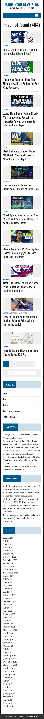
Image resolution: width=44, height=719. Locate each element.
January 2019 (9, 658)
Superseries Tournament (12, 410)
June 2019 (7, 652)
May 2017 (7, 684)
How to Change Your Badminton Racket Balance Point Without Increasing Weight (20, 320)
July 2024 (7, 579)
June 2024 (7, 582)
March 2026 (8, 553)
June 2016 (7, 700)
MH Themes (34, 717)
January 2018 (9, 674)
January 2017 (9, 693)
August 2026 (9, 537)
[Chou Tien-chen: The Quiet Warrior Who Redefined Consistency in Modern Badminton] (22, 275)
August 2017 (9, 677)
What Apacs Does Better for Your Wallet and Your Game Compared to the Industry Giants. (21, 219)
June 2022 (7, 610)
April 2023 (8, 591)
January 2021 (9, 626)
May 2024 (7, 585)
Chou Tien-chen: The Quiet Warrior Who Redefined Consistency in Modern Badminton (21, 286)
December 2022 (10, 601)
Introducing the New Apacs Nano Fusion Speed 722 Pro (20, 352)
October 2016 (9, 696)
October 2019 (9, 646)
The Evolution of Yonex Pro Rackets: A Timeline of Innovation (21, 187)
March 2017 (8, 690)
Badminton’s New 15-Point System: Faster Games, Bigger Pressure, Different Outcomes (21, 253)
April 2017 (8, 687)
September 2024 (10, 572)
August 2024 (9, 576)
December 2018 (10, 661)
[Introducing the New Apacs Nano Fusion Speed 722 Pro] (22, 342)
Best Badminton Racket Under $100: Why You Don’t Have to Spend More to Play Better (19, 155)
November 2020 (10, 630)
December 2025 (10, 560)
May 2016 (7, 703)
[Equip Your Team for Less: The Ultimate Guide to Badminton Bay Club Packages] (22, 71)
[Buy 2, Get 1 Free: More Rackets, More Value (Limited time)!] (22, 41)
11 (25, 363)
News (5, 399)
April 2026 (8, 550)
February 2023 (9, 595)
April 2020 (8, 633)
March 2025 (8, 566)
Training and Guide (19, 313)
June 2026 (7, 544)
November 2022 (10, 604)
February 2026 (9, 556)
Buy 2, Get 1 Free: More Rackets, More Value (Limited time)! (20, 51)
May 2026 (7, 547)
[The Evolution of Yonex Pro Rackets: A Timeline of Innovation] (22, 177)
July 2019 (7, 649)
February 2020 (9, 639)
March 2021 (8, 623)
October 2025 (9, 563)
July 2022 (7, 607)
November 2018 (10, 665)
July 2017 (7, 680)
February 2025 (9, 569)
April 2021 (8, 620)
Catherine (7, 486)
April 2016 (8, 706)
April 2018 (8, 668)
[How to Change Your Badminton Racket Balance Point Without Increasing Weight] (22, 309)
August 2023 (9, 588)
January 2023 (9, 598)
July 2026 (7, 541)
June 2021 (7, 617)
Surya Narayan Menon (13, 505)
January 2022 (9, 614)
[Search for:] (22, 373)
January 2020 (9, 642)
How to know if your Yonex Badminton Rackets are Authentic (21, 508)
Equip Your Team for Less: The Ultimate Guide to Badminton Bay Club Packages (21, 83)
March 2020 (8, 636)
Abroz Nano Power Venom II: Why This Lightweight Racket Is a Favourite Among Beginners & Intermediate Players (20, 119)
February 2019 (9, 655)
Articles (6, 46)
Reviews (6, 405)
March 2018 (8, 671)
